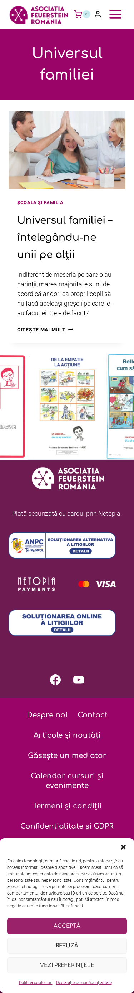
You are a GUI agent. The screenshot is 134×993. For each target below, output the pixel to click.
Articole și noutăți (67, 735)
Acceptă (67, 926)
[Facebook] (55, 680)
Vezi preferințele (67, 965)
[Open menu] (115, 14)
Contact (93, 715)
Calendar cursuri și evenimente (67, 781)
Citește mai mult (45, 330)
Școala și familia (40, 202)
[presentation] (67, 150)
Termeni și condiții (67, 806)
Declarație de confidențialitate (84, 982)
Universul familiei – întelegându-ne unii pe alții (64, 237)
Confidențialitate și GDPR (67, 826)
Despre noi (47, 715)
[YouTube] (78, 680)
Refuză (67, 946)
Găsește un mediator (67, 756)
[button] (123, 847)
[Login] (98, 14)
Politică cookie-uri (36, 982)
